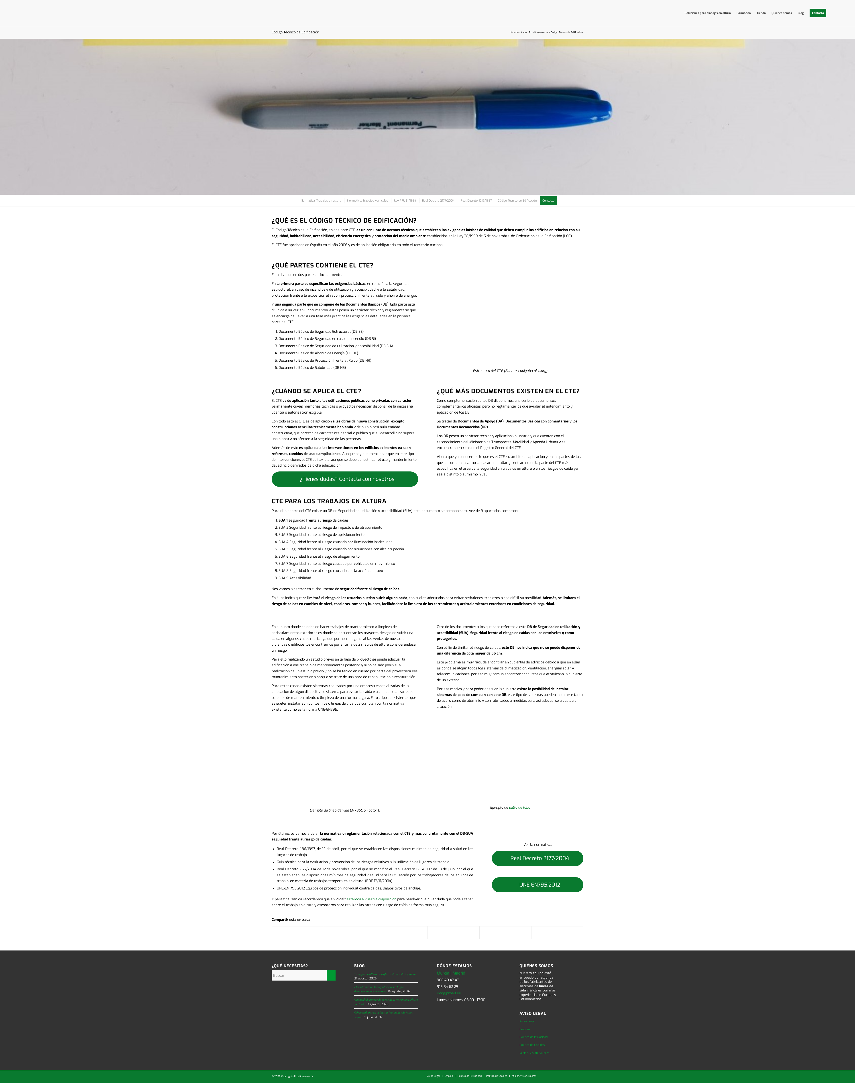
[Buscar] (833, 13)
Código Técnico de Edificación (295, 32)
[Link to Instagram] (573, 1076)
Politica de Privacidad (533, 1037)
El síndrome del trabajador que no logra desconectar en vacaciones (379, 989)
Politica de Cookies (532, 1045)
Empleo (524, 1029)
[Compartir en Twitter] (350, 932)
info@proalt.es (449, 993)
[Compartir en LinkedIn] (505, 932)
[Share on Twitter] (402, 932)
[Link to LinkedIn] (546, 1076)
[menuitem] (708, 13)
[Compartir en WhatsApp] (453, 932)
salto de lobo (519, 807)
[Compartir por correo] (557, 932)
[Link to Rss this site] (580, 1076)
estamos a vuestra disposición (371, 899)
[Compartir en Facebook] (298, 932)
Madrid (459, 973)
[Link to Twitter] (553, 1076)
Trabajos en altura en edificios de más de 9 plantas (385, 974)
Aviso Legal (527, 1021)
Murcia (443, 973)
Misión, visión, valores (534, 1053)
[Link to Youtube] (566, 1076)
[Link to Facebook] (560, 1076)
